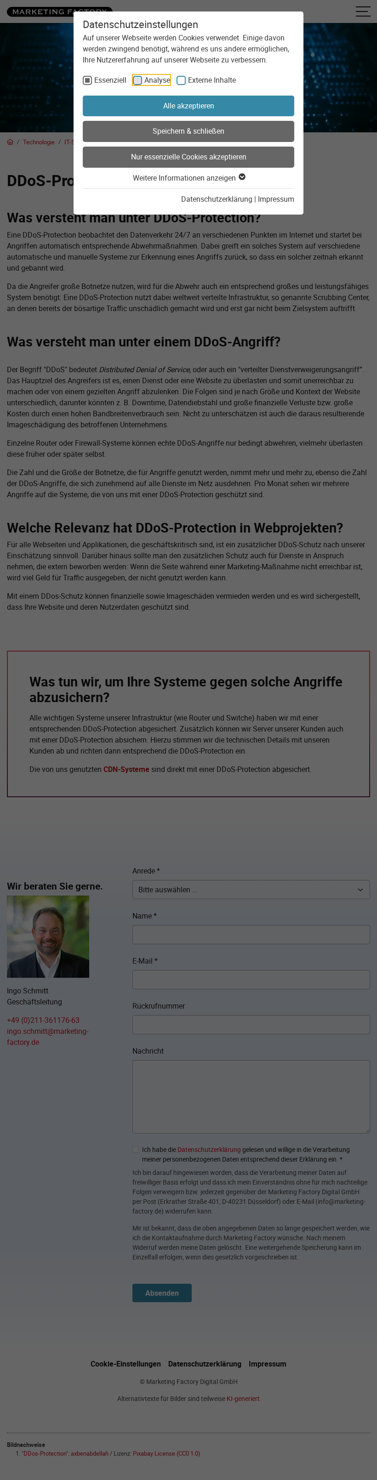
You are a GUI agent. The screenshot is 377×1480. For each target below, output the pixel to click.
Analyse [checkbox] (157, 80)
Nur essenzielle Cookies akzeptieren (188, 157)
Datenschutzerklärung (216, 199)
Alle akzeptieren (188, 106)
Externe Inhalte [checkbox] (212, 80)
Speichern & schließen (188, 131)
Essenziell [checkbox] (110, 80)
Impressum (276, 199)
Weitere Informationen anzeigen (185, 178)
